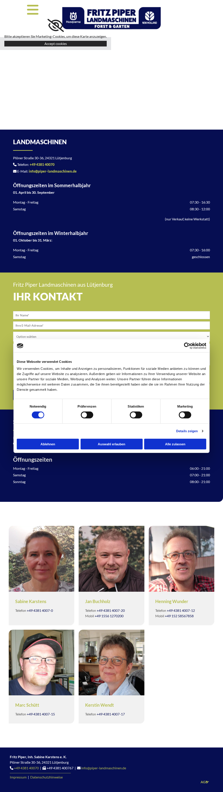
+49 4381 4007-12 (181, 610)
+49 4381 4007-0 (40, 610)
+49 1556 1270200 (109, 616)
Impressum (18, 777)
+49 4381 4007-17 (111, 714)
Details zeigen (187, 431)
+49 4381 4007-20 (111, 610)
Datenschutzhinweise (46, 777)
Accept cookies (55, 43)
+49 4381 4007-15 (41, 714)
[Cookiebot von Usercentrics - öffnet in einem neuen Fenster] (187, 346)
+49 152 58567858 (179, 616)
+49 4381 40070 (42, 164)
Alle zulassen (175, 444)
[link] (55, 25)
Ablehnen (48, 444)
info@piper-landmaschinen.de (53, 171)
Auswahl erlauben (111, 444)
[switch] (87, 414)
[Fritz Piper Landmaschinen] (111, 18)
